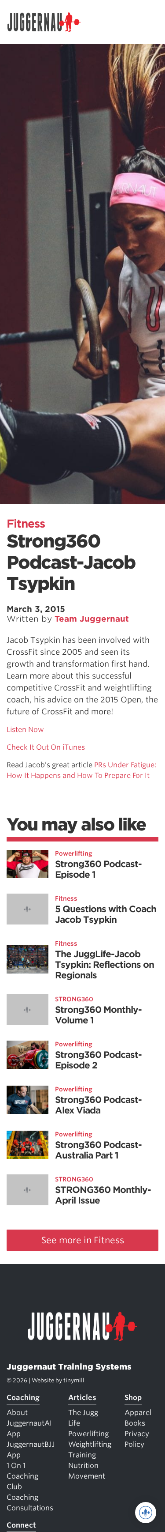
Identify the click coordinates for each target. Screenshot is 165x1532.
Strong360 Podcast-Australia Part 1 (98, 1150)
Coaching (23, 1397)
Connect (21, 1525)
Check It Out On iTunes (46, 747)
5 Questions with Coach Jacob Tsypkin (105, 914)
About (17, 1412)
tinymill (73, 1380)
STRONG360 (74, 999)
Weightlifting (89, 1444)
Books (135, 1423)
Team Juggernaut (92, 618)
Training (82, 1455)
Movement (86, 1476)
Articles (82, 1397)
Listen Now (25, 729)
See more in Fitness (82, 1240)
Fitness (26, 523)
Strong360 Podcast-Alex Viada (98, 1105)
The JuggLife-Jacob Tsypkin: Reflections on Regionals (104, 965)
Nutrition (83, 1465)
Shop (133, 1397)
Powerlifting (73, 853)
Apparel (138, 1412)
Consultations (30, 1508)
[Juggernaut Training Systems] (48, 22)
